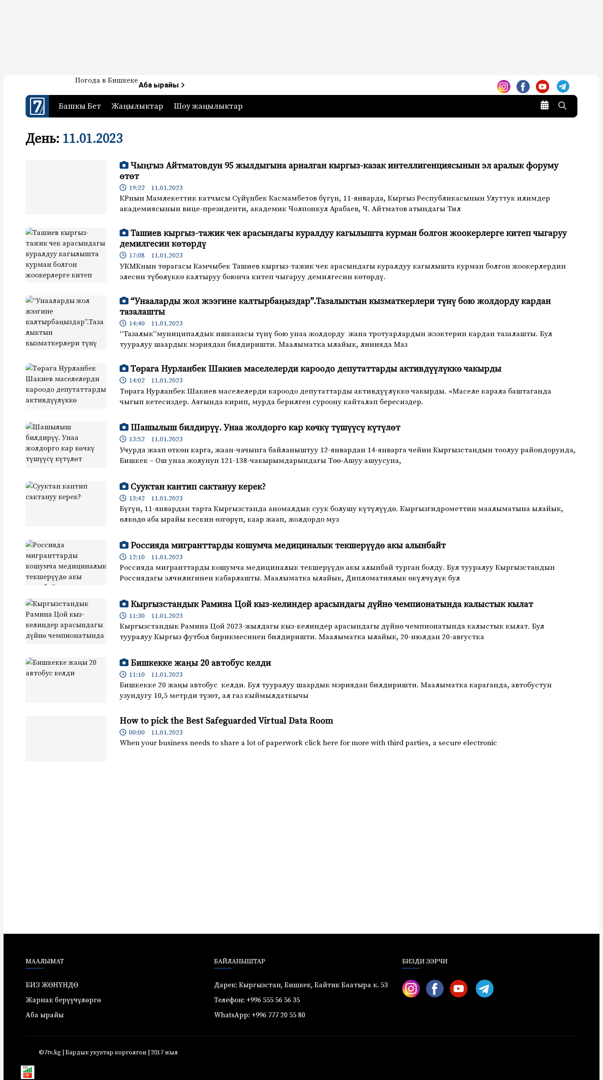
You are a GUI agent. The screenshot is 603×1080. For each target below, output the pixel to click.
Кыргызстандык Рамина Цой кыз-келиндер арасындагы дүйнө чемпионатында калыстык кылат (332, 604)
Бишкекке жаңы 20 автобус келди (201, 663)
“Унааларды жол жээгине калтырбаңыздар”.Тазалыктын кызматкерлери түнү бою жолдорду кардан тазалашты (335, 307)
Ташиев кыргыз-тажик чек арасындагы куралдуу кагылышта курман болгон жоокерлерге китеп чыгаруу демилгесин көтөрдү (343, 239)
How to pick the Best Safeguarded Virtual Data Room (226, 721)
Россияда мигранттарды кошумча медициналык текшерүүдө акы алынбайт (288, 545)
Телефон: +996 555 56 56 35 (257, 1000)
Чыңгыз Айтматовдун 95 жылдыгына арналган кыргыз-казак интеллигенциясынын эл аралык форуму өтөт (339, 171)
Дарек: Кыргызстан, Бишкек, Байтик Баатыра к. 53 (301, 985)
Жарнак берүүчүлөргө (63, 1000)
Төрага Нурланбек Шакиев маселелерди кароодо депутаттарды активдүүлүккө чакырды (316, 369)
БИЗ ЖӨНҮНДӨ (52, 985)
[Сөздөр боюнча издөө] (562, 106)
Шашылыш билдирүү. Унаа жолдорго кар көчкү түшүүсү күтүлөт (265, 427)
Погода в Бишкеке (106, 80)
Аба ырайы (160, 85)
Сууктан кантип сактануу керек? (198, 487)
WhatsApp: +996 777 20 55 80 (259, 1015)
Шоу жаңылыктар (208, 106)
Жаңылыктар (137, 106)
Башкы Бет (80, 106)
